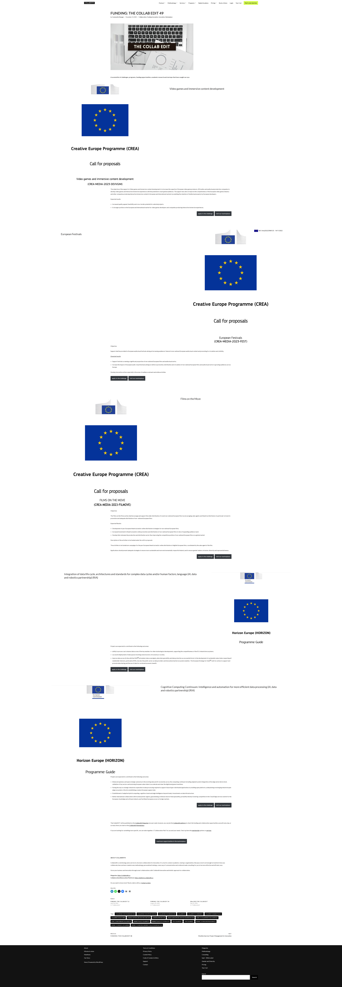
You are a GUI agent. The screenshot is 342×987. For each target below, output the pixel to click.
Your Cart (239, 3)
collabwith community (195, 914)
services (208, 830)
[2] (210, 660)
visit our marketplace (223, 213)
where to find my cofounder (120, 925)
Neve (85, 962)
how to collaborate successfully (207, 917)
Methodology (206, 951)
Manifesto (87, 954)
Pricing (204, 964)
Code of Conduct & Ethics (151, 958)
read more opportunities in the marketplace (171, 841)
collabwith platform (118, 917)
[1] (138, 657)
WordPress (99, 962)
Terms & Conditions (149, 948)
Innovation (162, 17)
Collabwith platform (179, 823)
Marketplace (168, 17)
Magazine (205, 948)
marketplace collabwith (141, 921)
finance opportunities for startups (139, 917)
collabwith (181, 914)
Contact (145, 964)
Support (145, 961)
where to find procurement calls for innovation (147, 925)
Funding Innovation (152, 17)
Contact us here (146, 883)
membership (196, 830)
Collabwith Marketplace (136, 825)
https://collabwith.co (124, 875)
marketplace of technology (161, 921)
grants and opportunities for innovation (181, 917)
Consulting (205, 954)
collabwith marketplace (213, 914)
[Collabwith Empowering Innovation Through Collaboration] (89, 3)
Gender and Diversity (208, 961)
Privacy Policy (147, 951)
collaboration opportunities (146, 914)
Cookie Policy (147, 954)
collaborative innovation (167, 914)
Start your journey (251, 3)
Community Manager (118, 17)
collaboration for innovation (125, 914)
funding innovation (159, 917)
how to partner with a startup (121, 921)
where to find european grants (206, 921)
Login (231, 3)
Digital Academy (203, 3)
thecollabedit (189, 921)
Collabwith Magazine (141, 823)
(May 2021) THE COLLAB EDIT (199, 901)
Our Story (87, 958)
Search (204, 974)
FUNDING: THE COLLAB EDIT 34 (159, 901)
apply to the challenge (205, 213)
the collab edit (177, 921)
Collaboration (143, 17)
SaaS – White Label (207, 958)
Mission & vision (89, 951)
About (86, 948)
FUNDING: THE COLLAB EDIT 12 (120, 901)
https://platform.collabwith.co (144, 878)
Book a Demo (223, 3)
